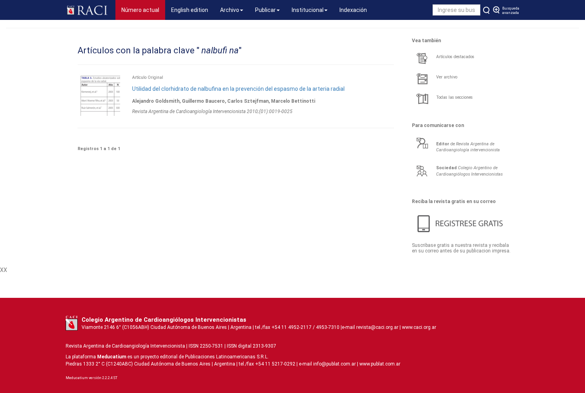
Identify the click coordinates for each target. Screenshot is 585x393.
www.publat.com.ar (379, 364)
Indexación (353, 10)
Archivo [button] (229, 10)
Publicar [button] (265, 10)
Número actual (143, 9)
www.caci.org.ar (419, 327)
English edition (189, 10)
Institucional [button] (308, 10)
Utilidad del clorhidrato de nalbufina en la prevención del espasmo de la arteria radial (238, 89)
